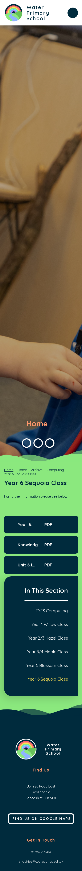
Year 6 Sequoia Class (20, 474)
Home (8, 470)
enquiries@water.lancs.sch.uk (41, 861)
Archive (36, 470)
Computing (55, 470)
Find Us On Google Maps (42, 819)
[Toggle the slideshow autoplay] (49, 443)
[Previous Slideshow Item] (26, 443)
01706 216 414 (41, 852)
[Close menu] (72, 13)
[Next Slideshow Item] (38, 443)
